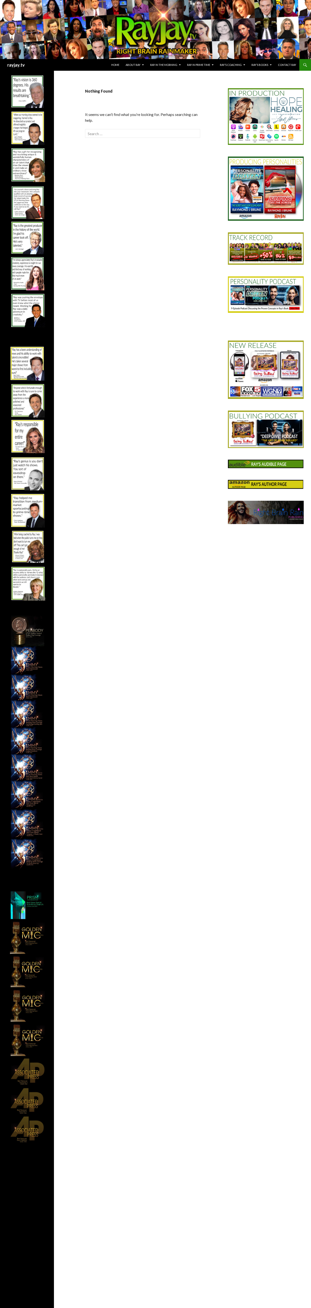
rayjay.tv (16, 65)
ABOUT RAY (133, 64)
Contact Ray (287, 64)
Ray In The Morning (163, 64)
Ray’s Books (259, 64)
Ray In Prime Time (198, 64)
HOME (115, 64)
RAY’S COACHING (231, 64)
